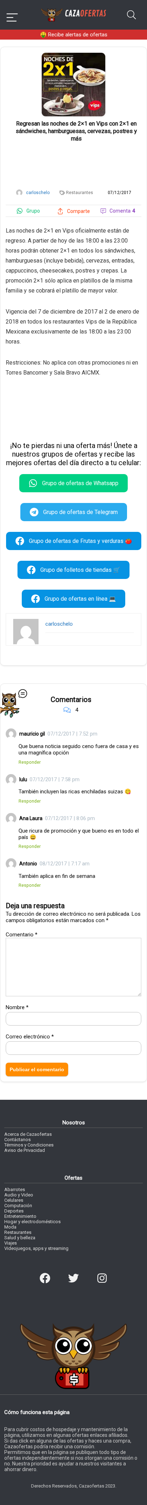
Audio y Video (18, 1195)
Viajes (10, 1243)
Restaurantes (79, 192)
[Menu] (12, 14)
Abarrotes (14, 1189)
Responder (30, 762)
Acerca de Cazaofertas (28, 1134)
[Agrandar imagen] (73, 55)
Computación (18, 1205)
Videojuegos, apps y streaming (36, 1248)
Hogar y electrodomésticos (32, 1221)
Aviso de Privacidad (24, 1150)
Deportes (14, 1211)
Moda (10, 1227)
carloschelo (59, 624)
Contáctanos (17, 1139)
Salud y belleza (19, 1237)
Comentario (21, 934)
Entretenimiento (20, 1216)
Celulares (13, 1200)
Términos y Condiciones (29, 1145)
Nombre (17, 1007)
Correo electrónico (30, 1036)
